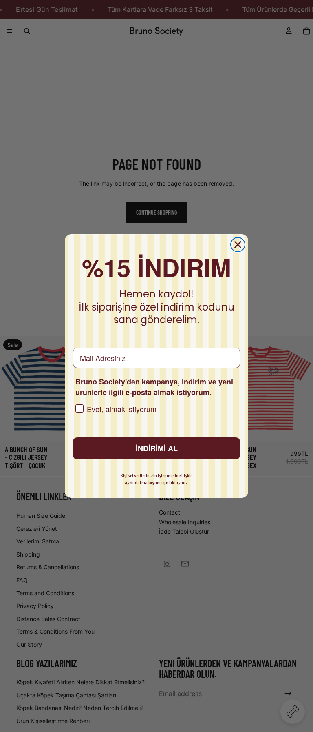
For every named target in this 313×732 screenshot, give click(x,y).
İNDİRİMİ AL (157, 448)
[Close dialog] (238, 244)
